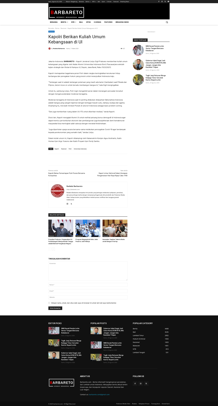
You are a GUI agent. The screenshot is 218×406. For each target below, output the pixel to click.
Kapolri (57, 149)
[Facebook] (159, 1)
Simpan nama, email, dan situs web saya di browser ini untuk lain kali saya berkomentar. (83, 303)
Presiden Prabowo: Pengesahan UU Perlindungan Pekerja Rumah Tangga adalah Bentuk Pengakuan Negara (60, 241)
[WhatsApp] (76, 54)
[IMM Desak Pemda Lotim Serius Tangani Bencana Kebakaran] (138, 50)
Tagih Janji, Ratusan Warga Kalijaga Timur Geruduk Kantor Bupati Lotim (156, 78)
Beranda (51, 28)
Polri (70, 149)
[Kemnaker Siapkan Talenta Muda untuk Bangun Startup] (115, 228)
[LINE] (86, 54)
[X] (165, 1)
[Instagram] (162, 1)
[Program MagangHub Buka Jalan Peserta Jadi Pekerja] (88, 228)
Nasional (63, 28)
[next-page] (53, 249)
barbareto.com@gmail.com (99, 394)
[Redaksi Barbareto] (49, 48)
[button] (167, 22)
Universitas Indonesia (80, 149)
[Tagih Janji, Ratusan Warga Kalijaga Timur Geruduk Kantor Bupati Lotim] (138, 79)
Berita (57, 28)
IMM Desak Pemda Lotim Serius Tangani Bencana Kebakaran (155, 48)
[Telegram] (81, 54)
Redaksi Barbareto (59, 48)
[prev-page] (49, 249)
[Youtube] (168, 1)
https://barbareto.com (73, 189)
